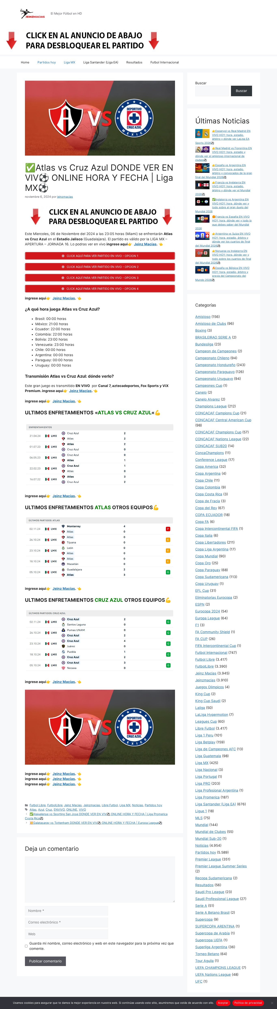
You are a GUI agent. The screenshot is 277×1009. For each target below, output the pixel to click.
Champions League (211, 406)
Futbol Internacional (164, 62)
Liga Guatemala (208, 756)
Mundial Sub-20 (208, 839)
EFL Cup (202, 591)
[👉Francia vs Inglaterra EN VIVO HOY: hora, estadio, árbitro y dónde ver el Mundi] (202, 185)
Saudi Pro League (209, 892)
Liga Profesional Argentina (216, 790)
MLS (199, 818)
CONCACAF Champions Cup (218, 432)
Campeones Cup (208, 386)
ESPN (199, 604)
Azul (41, 809)
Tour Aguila (204, 961)
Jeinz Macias (73, 805)
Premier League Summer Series (221, 866)
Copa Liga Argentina (212, 549)
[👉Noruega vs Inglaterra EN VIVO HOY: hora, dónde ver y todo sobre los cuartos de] (202, 253)
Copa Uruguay (207, 584)
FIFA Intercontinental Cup (215, 646)
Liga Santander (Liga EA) (100, 62)
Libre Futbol (110, 805)
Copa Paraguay (207, 570)
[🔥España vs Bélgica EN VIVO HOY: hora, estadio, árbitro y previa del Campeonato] (202, 270)
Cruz (49, 809)
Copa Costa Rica (208, 494)
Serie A (201, 906)
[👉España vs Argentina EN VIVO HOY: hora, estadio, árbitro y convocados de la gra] (202, 168)
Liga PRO (202, 783)
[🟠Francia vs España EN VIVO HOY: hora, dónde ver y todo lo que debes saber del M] (202, 219)
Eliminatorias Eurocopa (213, 597)
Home (25, 62)
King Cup (202, 694)
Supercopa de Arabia (212, 933)
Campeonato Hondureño (215, 365)
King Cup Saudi (207, 701)
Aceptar (223, 1002)
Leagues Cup (206, 721)
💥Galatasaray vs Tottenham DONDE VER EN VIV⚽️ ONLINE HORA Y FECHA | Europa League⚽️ (96, 822)
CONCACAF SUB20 (211, 446)
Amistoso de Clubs (210, 324)
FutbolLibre (54, 805)
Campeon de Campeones (216, 351)
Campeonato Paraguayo (215, 372)
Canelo (201, 392)
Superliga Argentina (211, 947)
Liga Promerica (207, 797)
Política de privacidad (248, 1002)
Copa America (206, 467)
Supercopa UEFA (208, 940)
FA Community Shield (212, 632)
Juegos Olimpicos (209, 687)
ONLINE (71, 809)
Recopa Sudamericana (213, 878)
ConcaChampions (209, 453)
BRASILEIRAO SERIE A (213, 337)
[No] (272, 1003)
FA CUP (201, 639)
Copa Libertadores (210, 542)
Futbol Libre (38, 805)
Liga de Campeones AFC (215, 749)
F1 (197, 625)
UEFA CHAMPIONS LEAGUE (218, 968)
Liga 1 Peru (204, 735)
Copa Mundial (206, 556)
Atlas (33, 809)
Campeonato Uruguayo (214, 379)
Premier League (208, 859)
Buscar (200, 83)
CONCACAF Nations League (218, 439)
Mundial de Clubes (210, 832)
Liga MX (69, 62)
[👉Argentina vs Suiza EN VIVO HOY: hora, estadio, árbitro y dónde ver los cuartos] (202, 236)
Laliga (200, 708)
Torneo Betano (207, 954)
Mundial (201, 825)
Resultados (134, 62)
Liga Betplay (205, 742)
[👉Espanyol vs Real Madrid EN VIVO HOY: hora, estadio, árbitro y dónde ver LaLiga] (202, 134)
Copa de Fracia (207, 501)
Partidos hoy (47, 62)
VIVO (82, 809)
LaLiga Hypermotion (211, 715)
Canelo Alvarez (207, 399)
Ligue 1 (201, 811)
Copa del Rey (206, 508)
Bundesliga (204, 344)
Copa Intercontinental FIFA (216, 529)
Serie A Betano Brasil (212, 913)
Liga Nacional (206, 770)
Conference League (211, 460)
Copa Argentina (208, 473)
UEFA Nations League (213, 975)
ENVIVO (59, 809)
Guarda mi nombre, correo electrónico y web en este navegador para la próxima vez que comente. (101, 946)
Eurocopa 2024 (207, 611)
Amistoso (202, 317)
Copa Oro (203, 563)
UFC (198, 981)
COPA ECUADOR (209, 515)
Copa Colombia (207, 487)
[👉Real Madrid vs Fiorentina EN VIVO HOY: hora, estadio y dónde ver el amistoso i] (202, 150)
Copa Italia (204, 535)
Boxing (200, 330)
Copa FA (202, 522)
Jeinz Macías (145, 244)
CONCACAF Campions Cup (217, 413)
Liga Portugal (206, 777)
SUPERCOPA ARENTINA (215, 926)
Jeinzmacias (91, 805)
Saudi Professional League (217, 899)
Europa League (207, 618)
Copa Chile (204, 480)
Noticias (137, 805)
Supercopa (204, 919)
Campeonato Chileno (212, 358)
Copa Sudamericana (211, 577)
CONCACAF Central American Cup (223, 420)
